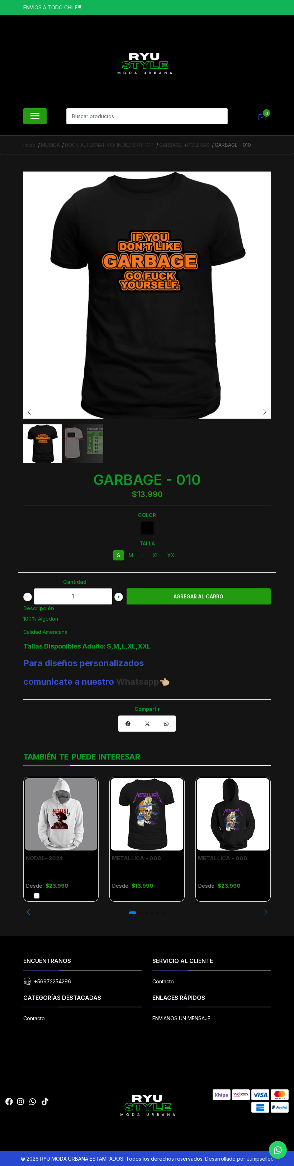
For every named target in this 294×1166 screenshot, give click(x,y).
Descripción (38, 608)
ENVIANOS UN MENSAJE (181, 1018)
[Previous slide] (29, 412)
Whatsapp (137, 681)
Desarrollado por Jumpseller (238, 1159)
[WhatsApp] (32, 1101)
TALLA (147, 543)
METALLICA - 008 (136, 858)
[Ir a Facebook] (9, 1101)
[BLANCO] (36, 895)
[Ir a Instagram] (20, 1101)
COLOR (147, 515)
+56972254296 (52, 981)
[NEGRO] (147, 528)
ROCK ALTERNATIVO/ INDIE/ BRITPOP (109, 145)
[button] (28, 912)
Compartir (147, 709)
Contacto (163, 981)
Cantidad (74, 582)
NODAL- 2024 (44, 858)
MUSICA (50, 145)
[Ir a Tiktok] (45, 1101)
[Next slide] (265, 412)
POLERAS (198, 145)
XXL (172, 555)
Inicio (29, 145)
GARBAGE (170, 145)
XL (156, 555)
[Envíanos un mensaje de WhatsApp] (278, 1150)
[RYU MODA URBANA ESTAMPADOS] (144, 63)
